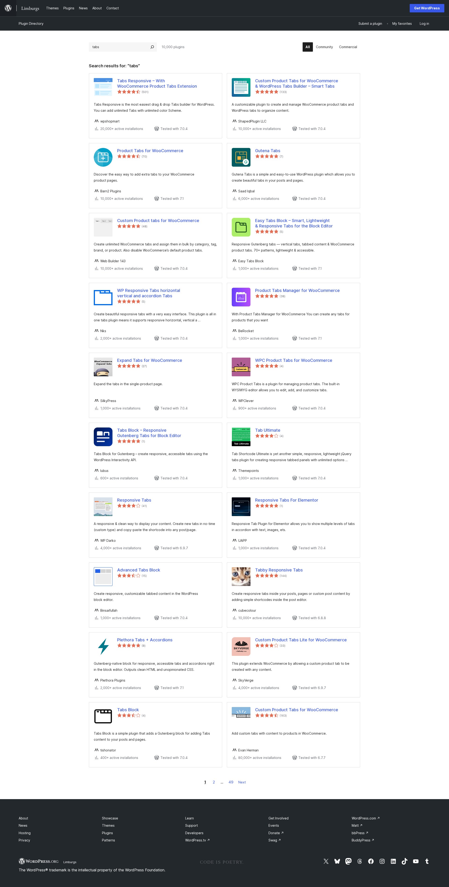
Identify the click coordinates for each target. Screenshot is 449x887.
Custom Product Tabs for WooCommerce (296, 709)
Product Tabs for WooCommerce (150, 150)
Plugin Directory (31, 23)
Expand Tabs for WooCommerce (149, 360)
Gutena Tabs (267, 150)
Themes (108, 825)
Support (191, 825)
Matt (357, 825)
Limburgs (69, 862)
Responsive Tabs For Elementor (286, 500)
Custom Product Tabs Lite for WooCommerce (301, 639)
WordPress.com (366, 818)
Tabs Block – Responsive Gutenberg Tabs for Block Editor (149, 433)
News (23, 825)
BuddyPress (363, 840)
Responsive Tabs (134, 500)
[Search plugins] (152, 47)
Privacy (24, 840)
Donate (276, 833)
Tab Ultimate (267, 430)
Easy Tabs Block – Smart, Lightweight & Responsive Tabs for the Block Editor (294, 223)
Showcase (110, 818)
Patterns (108, 840)
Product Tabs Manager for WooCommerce (297, 290)
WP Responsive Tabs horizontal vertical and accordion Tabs (148, 293)
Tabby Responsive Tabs (279, 569)
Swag (274, 840)
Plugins (107, 833)
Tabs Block (128, 709)
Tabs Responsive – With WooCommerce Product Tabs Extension (157, 83)
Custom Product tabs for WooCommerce (158, 220)
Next (242, 782)
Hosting (25, 833)
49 (230, 782)
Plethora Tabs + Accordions (145, 639)
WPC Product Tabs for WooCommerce (293, 360)
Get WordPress (427, 8)
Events (273, 825)
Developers (194, 833)
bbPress (360, 833)
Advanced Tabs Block (138, 569)
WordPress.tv (197, 840)
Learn (189, 818)
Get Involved (278, 818)
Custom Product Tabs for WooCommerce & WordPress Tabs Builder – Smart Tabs (296, 83)
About (23, 818)
